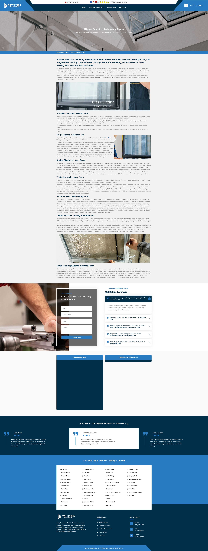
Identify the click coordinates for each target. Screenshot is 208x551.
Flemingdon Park (89, 469)
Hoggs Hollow (88, 485)
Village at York (133, 476)
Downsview (64, 502)
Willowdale (132, 482)
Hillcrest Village (88, 482)
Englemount (64, 505)
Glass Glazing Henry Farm (77, 52)
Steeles (108, 498)
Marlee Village (110, 476)
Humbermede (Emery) (90, 492)
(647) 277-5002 (196, 5)
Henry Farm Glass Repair (104, 548)
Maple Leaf (109, 472)
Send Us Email (139, 530)
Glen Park (86, 472)
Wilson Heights (133, 485)
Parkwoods (109, 489)
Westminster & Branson (135, 479)
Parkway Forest (110, 485)
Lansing (86, 498)
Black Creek (64, 489)
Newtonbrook (110, 479)
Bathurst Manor (65, 476)
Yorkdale (131, 495)
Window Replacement (105, 529)
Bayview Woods (66, 482)
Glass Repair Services (95, 7)
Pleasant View (110, 495)
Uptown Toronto (133, 469)
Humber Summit (88, 489)
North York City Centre (112, 482)
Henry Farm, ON (139, 536)
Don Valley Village (66, 498)
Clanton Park (65, 492)
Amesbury (64, 469)
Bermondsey (64, 485)
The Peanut (109, 505)
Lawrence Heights (89, 502)
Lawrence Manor (88, 505)
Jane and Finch (88, 495)
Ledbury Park (110, 469)
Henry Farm (64, 52)
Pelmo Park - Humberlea (113, 492)
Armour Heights (65, 472)
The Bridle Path (110, 502)
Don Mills (64, 495)
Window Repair (103, 522)
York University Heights (135, 492)
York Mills (131, 489)
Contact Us (122, 7)
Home (83, 7)
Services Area (111, 7)
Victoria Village (133, 472)
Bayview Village (66, 479)
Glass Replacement (104, 525)
